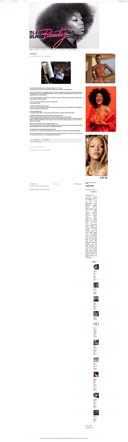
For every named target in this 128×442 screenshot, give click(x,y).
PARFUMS (90, 247)
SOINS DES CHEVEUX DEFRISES (91, 248)
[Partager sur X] (45, 140)
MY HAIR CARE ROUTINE (91, 245)
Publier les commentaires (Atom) (42, 186)
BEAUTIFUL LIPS (91, 204)
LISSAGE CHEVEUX (88, 236)
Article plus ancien (78, 184)
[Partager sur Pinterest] (48, 140)
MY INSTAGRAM (61, 49)
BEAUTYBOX (88, 208)
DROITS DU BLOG (93, 223)
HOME (31, 49)
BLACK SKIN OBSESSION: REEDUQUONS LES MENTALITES (95, 350)
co (90, 213)
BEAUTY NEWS (91, 205)
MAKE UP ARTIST (93, 237)
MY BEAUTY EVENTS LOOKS (91, 242)
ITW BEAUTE (94, 234)
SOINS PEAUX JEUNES (91, 252)
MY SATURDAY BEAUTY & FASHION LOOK (95, 366)
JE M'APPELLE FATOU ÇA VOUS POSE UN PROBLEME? (95, 275)
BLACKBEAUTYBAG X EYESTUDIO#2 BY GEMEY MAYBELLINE (95, 403)
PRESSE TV (94, 247)
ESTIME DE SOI (88, 225)
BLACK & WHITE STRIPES (95, 318)
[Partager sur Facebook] (46, 140)
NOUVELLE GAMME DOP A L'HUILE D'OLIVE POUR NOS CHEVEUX (95, 333)
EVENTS (94, 225)
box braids (90, 210)
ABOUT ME (36, 49)
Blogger (86, 438)
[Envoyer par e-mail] (42, 140)
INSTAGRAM (87, 234)
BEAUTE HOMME (93, 200)
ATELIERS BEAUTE (88, 198)
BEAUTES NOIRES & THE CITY (91, 202)
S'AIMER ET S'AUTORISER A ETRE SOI (95, 419)
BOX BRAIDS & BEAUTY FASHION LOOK (95, 291)
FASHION (87, 228)
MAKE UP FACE (89, 239)
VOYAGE (89, 258)
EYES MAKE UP (91, 226)
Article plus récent (34, 184)
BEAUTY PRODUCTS (37, 141)
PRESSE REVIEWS (53, 49)
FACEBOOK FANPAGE (71, 49)
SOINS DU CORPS (93, 250)
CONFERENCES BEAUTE (91, 218)
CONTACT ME (44, 49)
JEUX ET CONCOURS (91, 235)
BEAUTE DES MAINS (91, 199)
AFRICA (95, 197)
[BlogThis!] (44, 140)
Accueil (55, 184)
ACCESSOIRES (88, 197)
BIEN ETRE (94, 208)
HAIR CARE (93, 233)
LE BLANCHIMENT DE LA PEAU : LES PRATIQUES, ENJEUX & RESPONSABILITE (95, 384)
